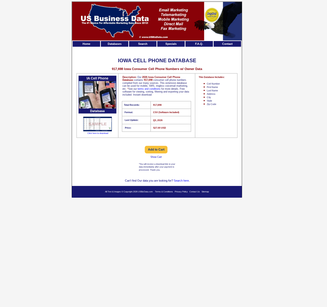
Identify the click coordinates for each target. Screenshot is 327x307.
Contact (227, 43)
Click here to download (97, 133)
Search (142, 43)
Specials (171, 43)
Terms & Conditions (164, 191)
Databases (114, 43)
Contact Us (194, 191)
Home (86, 43)
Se (175, 180)
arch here (183, 180)
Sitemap (205, 191)
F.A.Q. (199, 43)
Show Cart (156, 156)
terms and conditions (149, 88)
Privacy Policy (181, 191)
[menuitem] (87, 44)
